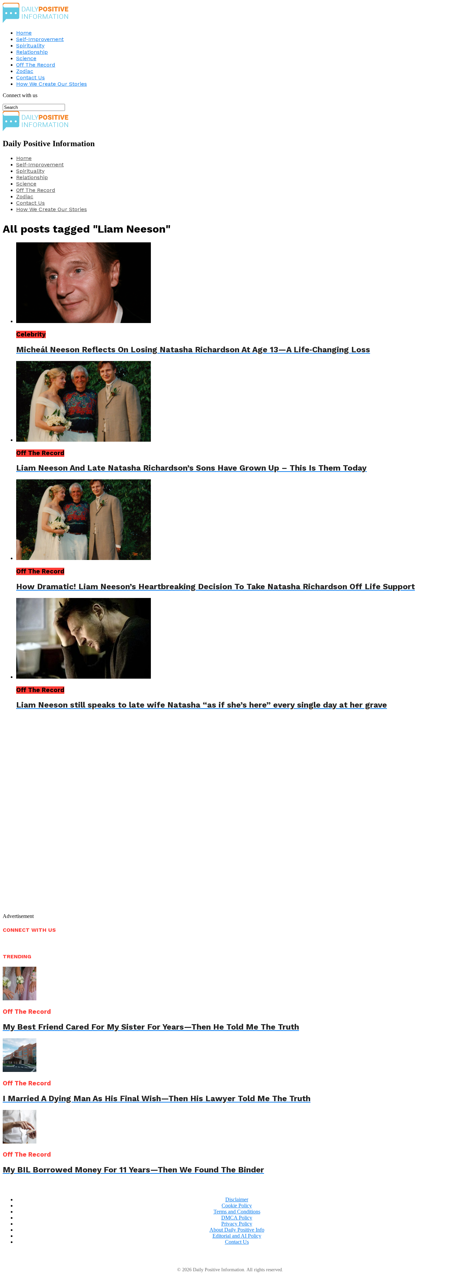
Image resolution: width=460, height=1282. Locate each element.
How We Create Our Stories (51, 84)
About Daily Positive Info (236, 1230)
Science (26, 58)
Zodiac (24, 71)
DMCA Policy (236, 1217)
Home (24, 33)
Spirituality (30, 45)
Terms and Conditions (236, 1211)
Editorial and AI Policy (236, 1236)
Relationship (32, 52)
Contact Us (30, 77)
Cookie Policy (237, 1205)
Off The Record (35, 65)
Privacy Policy (236, 1224)
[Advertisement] (85, 817)
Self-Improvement (40, 39)
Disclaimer (236, 1199)
